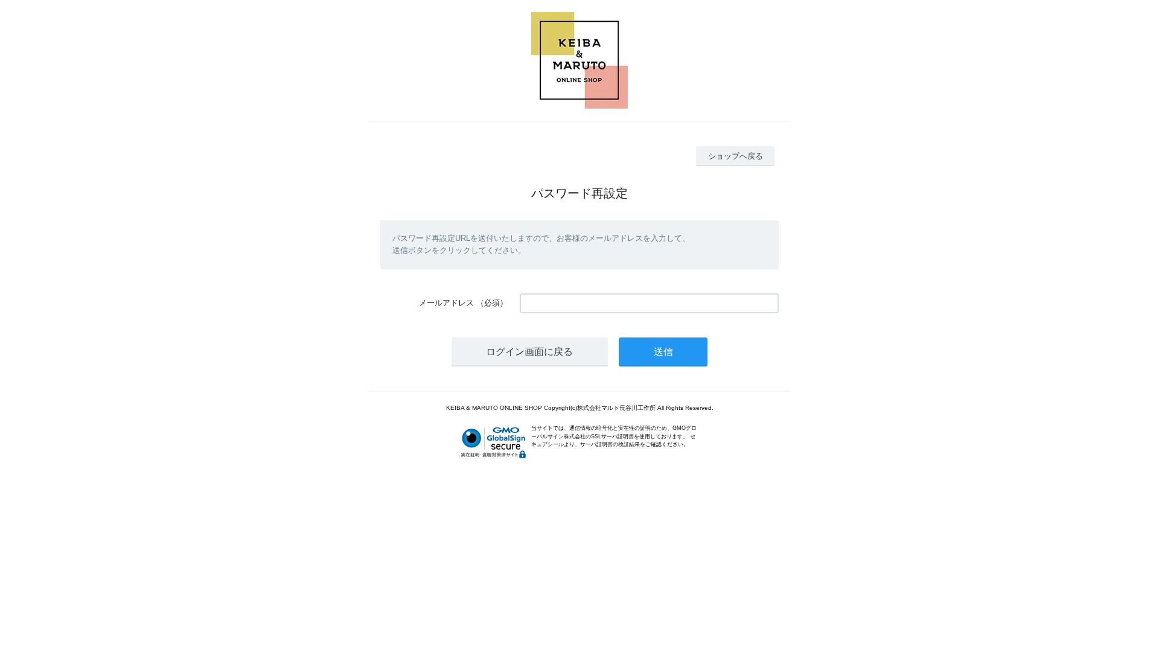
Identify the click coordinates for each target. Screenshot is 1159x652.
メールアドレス (446, 302)
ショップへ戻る (735, 156)
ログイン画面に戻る (529, 352)
